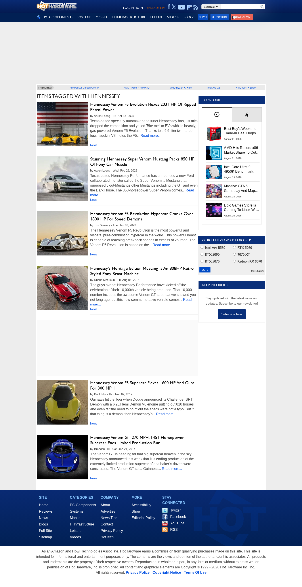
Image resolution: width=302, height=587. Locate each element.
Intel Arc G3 (213, 87)
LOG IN (128, 8)
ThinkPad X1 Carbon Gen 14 (83, 87)
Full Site (45, 531)
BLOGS (188, 17)
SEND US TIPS (156, 8)
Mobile (75, 518)
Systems (76, 511)
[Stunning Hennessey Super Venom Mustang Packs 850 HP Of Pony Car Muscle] (62, 178)
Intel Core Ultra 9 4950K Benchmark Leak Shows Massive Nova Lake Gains (240, 169)
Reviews (46, 511)
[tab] (217, 114)
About (105, 505)
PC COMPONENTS (58, 17)
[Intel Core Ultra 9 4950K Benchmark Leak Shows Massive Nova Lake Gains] (214, 172)
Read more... (150, 135)
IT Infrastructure (82, 524)
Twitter (175, 510)
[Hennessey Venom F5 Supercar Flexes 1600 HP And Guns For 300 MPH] (62, 402)
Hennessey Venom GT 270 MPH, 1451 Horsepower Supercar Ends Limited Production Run (137, 440)
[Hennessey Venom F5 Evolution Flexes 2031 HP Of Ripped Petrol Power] (62, 124)
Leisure (76, 531)
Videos (75, 537)
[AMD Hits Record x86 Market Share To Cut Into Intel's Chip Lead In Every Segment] (214, 153)
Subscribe (220, 17)
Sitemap (45, 537)
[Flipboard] (189, 7)
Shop (203, 17)
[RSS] (196, 7)
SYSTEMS (84, 17)
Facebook (178, 517)
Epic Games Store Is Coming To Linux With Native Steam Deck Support (241, 207)
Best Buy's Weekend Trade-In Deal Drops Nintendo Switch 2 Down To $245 (240, 131)
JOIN (139, 8)
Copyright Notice (167, 572)
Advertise (108, 511)
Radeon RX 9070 (249, 261)
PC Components (83, 505)
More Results (257, 270)
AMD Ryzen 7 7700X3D (136, 87)
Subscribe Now (231, 314)
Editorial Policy (143, 518)
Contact (107, 524)
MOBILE (102, 17)
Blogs (43, 524)
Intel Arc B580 (214, 247)
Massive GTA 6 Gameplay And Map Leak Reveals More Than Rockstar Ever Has (239, 188)
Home (43, 505)
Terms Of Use (195, 572)
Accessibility (141, 505)
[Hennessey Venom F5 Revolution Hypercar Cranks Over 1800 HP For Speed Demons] (62, 233)
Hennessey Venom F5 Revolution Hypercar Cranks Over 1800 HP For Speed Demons (141, 216)
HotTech (107, 537)
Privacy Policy (112, 531)
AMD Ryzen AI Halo (181, 87)
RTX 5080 (244, 247)
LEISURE (156, 17)
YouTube (177, 523)
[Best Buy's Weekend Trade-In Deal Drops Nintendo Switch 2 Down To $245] (214, 134)
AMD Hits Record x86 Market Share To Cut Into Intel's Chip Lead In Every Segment (241, 150)
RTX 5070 (212, 261)
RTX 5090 (212, 254)
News (93, 145)
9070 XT (243, 254)
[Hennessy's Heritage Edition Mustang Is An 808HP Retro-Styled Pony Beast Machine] (62, 288)
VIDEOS (173, 17)
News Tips (109, 518)
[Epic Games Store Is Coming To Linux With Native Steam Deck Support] (214, 210)
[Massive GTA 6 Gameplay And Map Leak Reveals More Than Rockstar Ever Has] (214, 191)
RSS (174, 529)
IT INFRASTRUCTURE (129, 17)
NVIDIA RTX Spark (246, 87)
